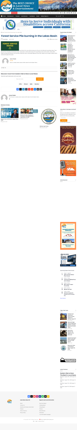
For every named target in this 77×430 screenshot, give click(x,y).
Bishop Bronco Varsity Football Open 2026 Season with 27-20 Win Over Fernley (72, 57)
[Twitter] (5, 67)
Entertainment (10, 16)
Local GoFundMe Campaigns (45, 414)
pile (31, 84)
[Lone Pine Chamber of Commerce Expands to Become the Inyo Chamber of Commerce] (63, 47)
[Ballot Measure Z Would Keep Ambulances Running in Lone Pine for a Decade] (63, 38)
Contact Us (22, 405)
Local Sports (32, 16)
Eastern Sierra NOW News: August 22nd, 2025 (9, 119)
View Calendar (63, 298)
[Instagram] (3, 67)
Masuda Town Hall (68, 289)
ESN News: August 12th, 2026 (66, 379)
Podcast (21, 408)
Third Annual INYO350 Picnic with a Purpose (70, 280)
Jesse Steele (5, 39)
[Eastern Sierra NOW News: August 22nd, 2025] (10, 113)
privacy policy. (72, 115)
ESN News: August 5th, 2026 (65, 386)
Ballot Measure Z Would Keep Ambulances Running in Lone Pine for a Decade (33, 12)
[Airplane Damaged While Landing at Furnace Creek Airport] (63, 340)
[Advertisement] (68, 201)
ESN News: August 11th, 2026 (65, 383)
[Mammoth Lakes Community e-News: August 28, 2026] (63, 348)
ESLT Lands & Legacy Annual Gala (68, 285)
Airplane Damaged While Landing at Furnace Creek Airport (72, 339)
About (21, 403)
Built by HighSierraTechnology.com (46, 419)
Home (4, 16)
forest (26, 84)
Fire (21, 84)
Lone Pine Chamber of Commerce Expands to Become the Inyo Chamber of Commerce (71, 48)
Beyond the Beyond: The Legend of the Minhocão (71, 332)
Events (37, 16)
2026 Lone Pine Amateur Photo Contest (69, 275)
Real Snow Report (42, 403)
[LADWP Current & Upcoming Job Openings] (63, 66)
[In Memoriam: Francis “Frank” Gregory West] (63, 73)
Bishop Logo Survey (44, 126)
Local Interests (24, 16)
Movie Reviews (42, 410)
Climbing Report (42, 405)
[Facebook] (2, 67)
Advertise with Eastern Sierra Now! (27, 407)
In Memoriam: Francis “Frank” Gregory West (71, 72)
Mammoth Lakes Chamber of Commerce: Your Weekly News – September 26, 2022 (27, 116)
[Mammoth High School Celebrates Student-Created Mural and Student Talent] (63, 325)
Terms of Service (23, 410)
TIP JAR (11, 60)
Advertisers (41, 412)
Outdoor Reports (44, 16)
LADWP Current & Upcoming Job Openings (71, 64)
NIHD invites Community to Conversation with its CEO (72, 80)
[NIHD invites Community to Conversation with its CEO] (63, 81)
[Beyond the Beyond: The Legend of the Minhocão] (63, 333)
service (37, 84)
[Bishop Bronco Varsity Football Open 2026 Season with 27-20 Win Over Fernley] (63, 57)
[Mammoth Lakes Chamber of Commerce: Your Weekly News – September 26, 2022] (29, 111)
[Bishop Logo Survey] (48, 116)
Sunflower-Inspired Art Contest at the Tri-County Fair (69, 294)
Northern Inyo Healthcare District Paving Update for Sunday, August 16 (72, 316)
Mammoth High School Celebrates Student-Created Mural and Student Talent (72, 325)
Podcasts (17, 16)
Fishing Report (42, 407)
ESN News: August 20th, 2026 (66, 376)
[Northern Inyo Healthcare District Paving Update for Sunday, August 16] (63, 316)
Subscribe (39, 79)
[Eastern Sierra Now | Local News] (1, 16)
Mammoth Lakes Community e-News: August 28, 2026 (71, 347)
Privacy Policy (23, 412)
